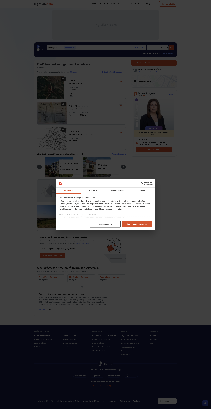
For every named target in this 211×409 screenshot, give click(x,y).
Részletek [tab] (93, 190)
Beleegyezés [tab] (68, 190)
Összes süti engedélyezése (137, 224)
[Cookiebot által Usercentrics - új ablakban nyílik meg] (143, 183)
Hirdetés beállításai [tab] (117, 190)
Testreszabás (104, 224)
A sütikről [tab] (142, 190)
